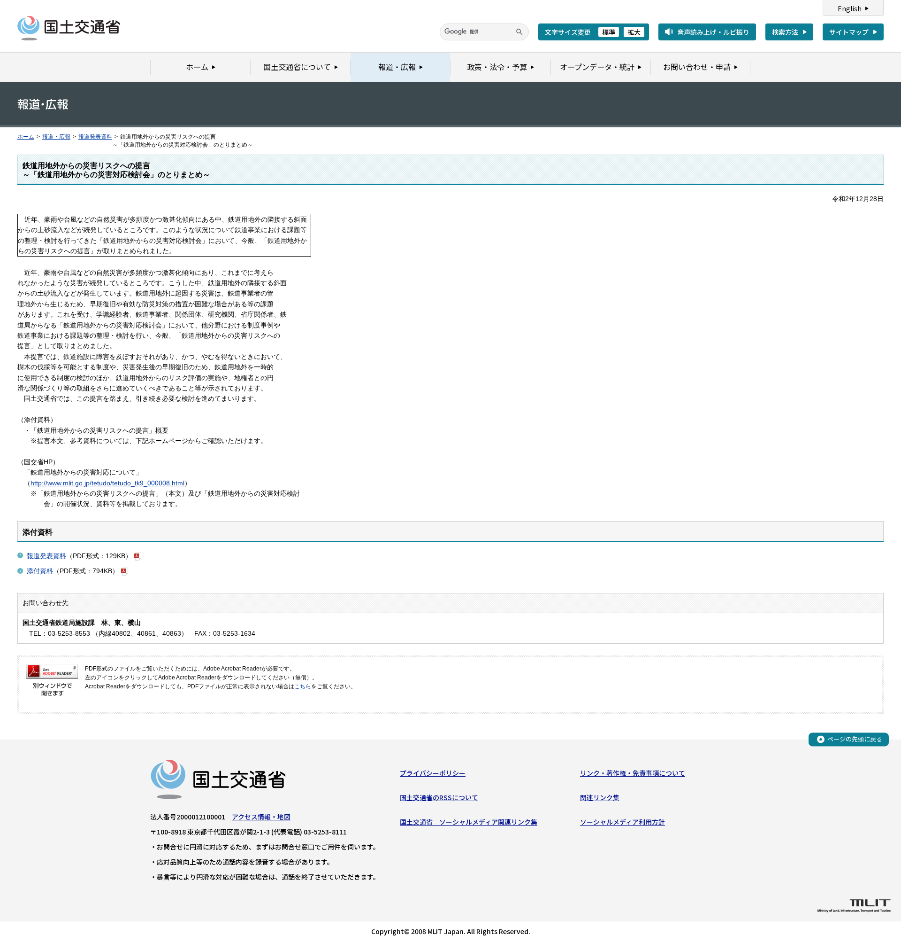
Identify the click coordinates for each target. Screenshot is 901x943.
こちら (302, 686)
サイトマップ (849, 32)
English (850, 8)
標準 (608, 32)
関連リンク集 (599, 797)
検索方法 (785, 32)
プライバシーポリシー (433, 773)
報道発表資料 (95, 136)
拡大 (634, 32)
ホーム (25, 136)
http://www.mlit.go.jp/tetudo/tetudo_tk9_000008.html (107, 483)
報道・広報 (56, 136)
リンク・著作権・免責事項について (632, 773)
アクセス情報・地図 (261, 816)
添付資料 (40, 571)
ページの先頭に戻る (854, 738)
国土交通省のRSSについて (439, 797)
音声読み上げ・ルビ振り (713, 32)
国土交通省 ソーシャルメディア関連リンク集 (468, 821)
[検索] (519, 32)
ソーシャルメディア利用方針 (622, 821)
